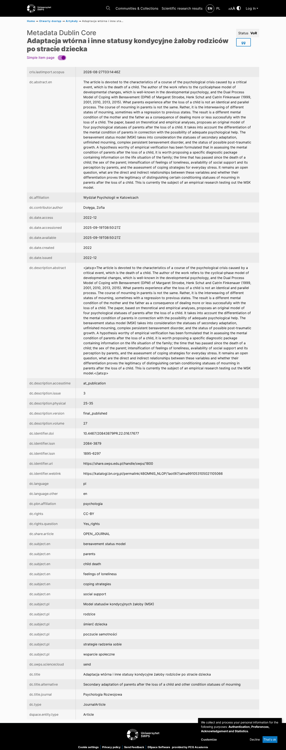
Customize (209, 739)
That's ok (270, 739)
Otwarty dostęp (50, 21)
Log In (251, 8)
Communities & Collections (137, 8)
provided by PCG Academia (190, 747)
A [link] (229, 8)
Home (31, 21)
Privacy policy (111, 747)
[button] (46, 57)
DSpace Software (159, 747)
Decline (255, 739)
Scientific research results (182, 8)
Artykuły (72, 21)
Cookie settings (88, 747)
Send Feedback (134, 747)
